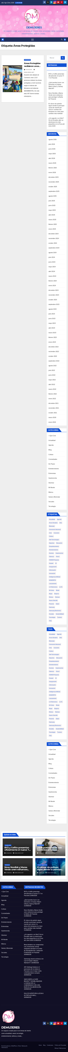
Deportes (51, 543)
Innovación (52, 573)
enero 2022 (52, 398)
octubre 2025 (53, 186)
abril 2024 (52, 271)
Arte (61, 522)
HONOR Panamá (54, 560)
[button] (61, 39)
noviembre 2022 (54, 351)
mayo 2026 (52, 153)
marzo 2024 (52, 276)
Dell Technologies (54, 539)
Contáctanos (50, 1045)
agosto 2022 (52, 365)
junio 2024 (52, 262)
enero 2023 (52, 342)
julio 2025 (52, 201)
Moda (57, 590)
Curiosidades (53, 459)
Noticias (57, 597)
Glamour (51, 483)
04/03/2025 (29, 69)
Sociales (51, 501)
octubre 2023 (53, 299)
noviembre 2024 (54, 238)
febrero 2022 (53, 394)
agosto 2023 (52, 309)
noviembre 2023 (54, 295)
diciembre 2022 (54, 347)
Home (40, 1045)
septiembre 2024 (54, 248)
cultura (51, 536)
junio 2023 (52, 318)
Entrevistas (52, 473)
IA (55, 563)
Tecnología (52, 506)
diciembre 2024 (54, 233)
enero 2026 (52, 172)
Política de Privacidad (60, 1045)
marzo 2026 (52, 163)
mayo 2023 (52, 323)
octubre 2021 (53, 413)
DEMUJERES (34, 27)
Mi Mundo (52, 487)
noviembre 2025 (54, 182)
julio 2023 (52, 314)
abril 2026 (52, 158)
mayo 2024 (52, 266)
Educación (59, 543)
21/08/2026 (42, 853)
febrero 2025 (53, 224)
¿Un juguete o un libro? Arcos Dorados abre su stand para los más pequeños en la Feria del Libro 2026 (57, 122)
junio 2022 (52, 375)
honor (58, 556)
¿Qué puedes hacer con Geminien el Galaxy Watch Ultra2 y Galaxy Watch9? (32, 902)
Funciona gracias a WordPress (9, 1046)
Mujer (50, 593)
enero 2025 (52, 229)
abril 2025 (52, 215)
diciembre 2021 (54, 403)
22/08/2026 (9, 853)
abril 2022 (52, 384)
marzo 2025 (52, 219)
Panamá (51, 604)
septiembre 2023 (54, 304)
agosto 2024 (52, 252)
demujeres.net (19, 853)
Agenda (51, 445)
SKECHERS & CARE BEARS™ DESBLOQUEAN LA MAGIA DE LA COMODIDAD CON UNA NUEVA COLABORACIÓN (33, 983)
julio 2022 (52, 370)
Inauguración (52, 566)
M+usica (51, 590)
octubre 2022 (53, 356)
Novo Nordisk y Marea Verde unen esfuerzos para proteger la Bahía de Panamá (33, 912)
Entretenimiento (54, 468)
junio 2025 (52, 205)
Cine (50, 533)
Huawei (51, 563)
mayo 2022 (52, 380)
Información (52, 570)
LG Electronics (53, 587)
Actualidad (27, 59)
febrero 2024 (53, 281)
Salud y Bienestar (54, 497)
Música (51, 492)
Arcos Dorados (53, 522)
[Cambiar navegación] (32, 39)
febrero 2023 (53, 337)
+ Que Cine (52, 435)
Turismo (59, 617)
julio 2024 (52, 257)
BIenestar (52, 526)
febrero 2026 (53, 168)
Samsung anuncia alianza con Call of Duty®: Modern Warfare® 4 (33, 960)
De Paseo (52, 464)
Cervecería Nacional (55, 529)
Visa (50, 620)
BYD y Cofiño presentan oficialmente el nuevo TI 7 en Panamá (56, 76)
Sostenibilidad (60, 614)
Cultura (51, 454)
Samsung (51, 607)
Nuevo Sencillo (53, 600)
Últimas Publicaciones (60, 1048)
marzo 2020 (52, 417)
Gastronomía (53, 478)
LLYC (60, 587)
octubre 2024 (53, 243)
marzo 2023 (52, 332)
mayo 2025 (52, 210)
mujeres (56, 593)
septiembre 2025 (54, 191)
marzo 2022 (52, 389)
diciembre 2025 (54, 177)
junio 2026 (52, 149)
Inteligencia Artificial (54, 577)
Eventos (51, 553)
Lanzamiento (52, 583)
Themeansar (4, 1047)
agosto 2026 (52, 139)
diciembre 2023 (54, 290)
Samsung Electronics (55, 610)
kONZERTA (52, 580)
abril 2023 (52, 328)
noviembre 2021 (54, 408)
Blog (50, 450)
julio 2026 (52, 144)
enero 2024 (52, 285)
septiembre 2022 (54, 361)
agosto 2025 (52, 196)
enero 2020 (52, 422)
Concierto (56, 533)
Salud (57, 604)
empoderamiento (54, 546)
